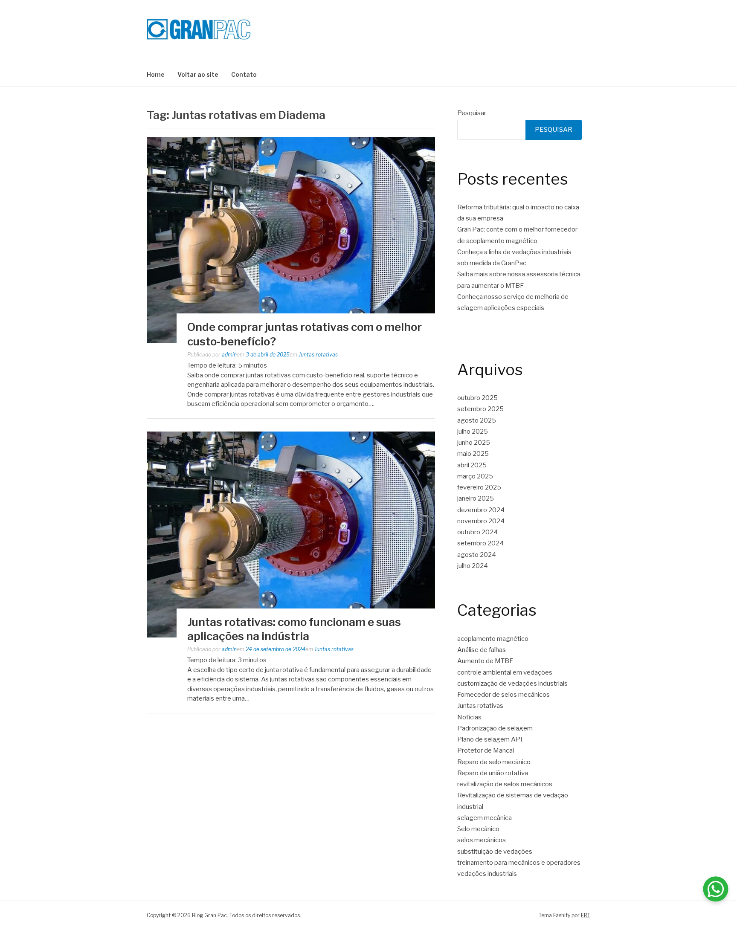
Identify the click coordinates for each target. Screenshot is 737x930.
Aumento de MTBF (485, 661)
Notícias (469, 717)
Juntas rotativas (318, 354)
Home (156, 74)
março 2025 (475, 476)
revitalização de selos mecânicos (504, 784)
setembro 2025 (480, 409)
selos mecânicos (481, 840)
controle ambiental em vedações (504, 672)
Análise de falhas (481, 650)
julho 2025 (472, 431)
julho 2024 (472, 566)
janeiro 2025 (475, 498)
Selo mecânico (478, 829)
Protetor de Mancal (485, 750)
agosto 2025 (476, 420)
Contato (244, 74)
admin (229, 354)
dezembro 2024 (481, 510)
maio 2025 (473, 454)
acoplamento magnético (492, 639)
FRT (585, 915)
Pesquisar (471, 113)
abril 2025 (472, 465)
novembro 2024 (481, 521)
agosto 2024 (476, 555)
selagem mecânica (484, 818)
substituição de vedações (494, 851)
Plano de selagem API (489, 739)
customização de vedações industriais (512, 683)
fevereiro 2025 (479, 487)
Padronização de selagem (495, 728)
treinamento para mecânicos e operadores (518, 862)
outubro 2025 (477, 398)
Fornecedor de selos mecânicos (503, 694)
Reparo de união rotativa (492, 773)
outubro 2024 (477, 532)
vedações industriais (487, 874)
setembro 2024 (480, 543)
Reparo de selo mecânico (494, 762)
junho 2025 (473, 442)
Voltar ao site (197, 74)
